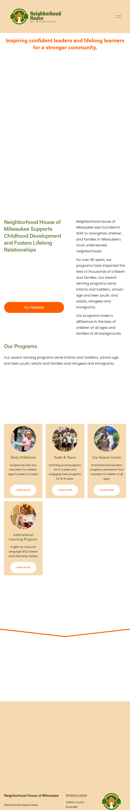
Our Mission (34, 307)
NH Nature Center (76, 795)
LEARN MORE (23, 490)
